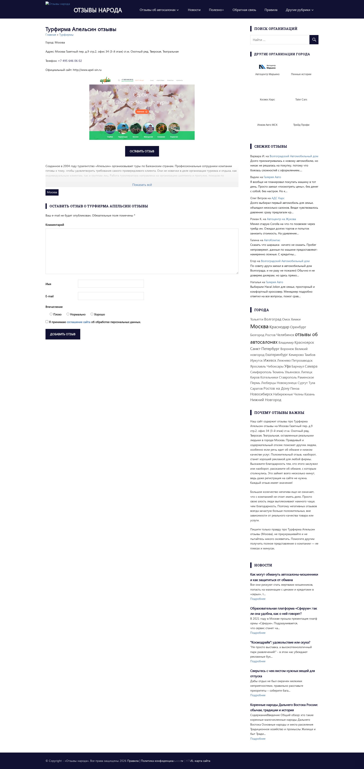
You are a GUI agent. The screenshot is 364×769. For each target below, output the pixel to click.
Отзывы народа (98, 10)
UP (177, 763)
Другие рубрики (298, 9)
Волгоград (272, 319)
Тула (312, 382)
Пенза (294, 388)
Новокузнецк (287, 382)
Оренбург (298, 326)
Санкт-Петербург (265, 348)
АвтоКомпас (272, 240)
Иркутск (256, 360)
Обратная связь (244, 9)
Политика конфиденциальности (162, 761)
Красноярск (304, 342)
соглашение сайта (78, 322)
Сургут (303, 382)
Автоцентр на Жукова (281, 219)
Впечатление (54, 307)
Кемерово (296, 354)
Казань (309, 394)
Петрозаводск (302, 360)
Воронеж (287, 348)
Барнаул (298, 366)
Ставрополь (288, 377)
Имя (48, 284)
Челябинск (285, 334)
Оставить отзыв (142, 151)
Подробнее (257, 599)
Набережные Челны (288, 394)
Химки (296, 319)
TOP (358, 763)
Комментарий (55, 225)
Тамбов (310, 354)
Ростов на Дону (276, 388)
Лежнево (284, 360)
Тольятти (256, 319)
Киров (255, 377)
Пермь (255, 382)
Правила (271, 9)
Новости (194, 9)
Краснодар (279, 326)
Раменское (306, 377)
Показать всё (142, 184)
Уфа (287, 366)
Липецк (306, 372)
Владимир (286, 342)
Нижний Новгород (265, 399)
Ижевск (270, 360)
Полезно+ (216, 9)
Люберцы (268, 382)
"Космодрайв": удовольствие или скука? (280, 642)
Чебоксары (275, 366)
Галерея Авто (272, 177)
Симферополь (261, 372)
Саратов (256, 388)
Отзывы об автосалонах (157, 9)
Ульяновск (292, 372)
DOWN (186, 763)
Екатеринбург (276, 354)
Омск (286, 319)
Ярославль (258, 366)
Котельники (269, 377)
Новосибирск (261, 394)
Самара (311, 366)
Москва (52, 192)
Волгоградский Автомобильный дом (294, 156)
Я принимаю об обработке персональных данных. (94, 322)
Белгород (257, 334)
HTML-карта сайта (198, 761)
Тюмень (278, 372)
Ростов (270, 334)
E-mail (50, 296)
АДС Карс (278, 198)
